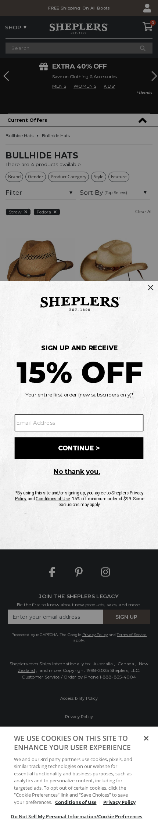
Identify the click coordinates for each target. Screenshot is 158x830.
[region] (79, 778)
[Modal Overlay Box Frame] (79, 415)
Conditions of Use (76, 802)
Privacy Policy (119, 802)
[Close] (146, 738)
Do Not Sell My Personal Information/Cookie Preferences (76, 816)
